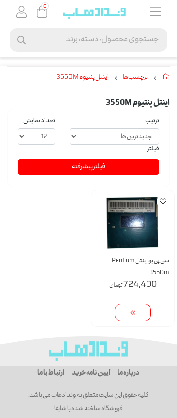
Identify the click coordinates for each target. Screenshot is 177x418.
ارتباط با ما (50, 373)
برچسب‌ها (135, 78)
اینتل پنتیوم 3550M (83, 78)
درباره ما (129, 373)
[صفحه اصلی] (166, 79)
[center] (21, 40)
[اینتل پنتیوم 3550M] (88, 351)
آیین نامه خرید (91, 373)
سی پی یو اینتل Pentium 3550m (140, 267)
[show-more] (133, 312)
